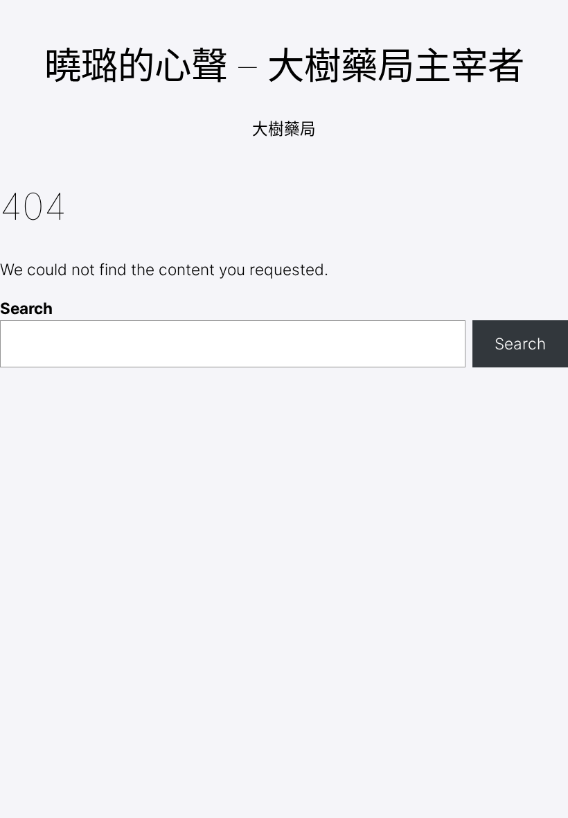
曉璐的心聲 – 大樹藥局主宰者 (284, 65)
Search (26, 308)
